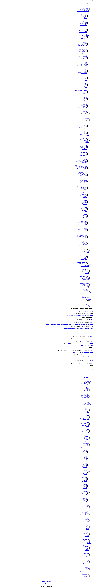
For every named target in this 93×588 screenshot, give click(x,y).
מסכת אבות (85, 110)
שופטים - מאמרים (84, 238)
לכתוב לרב (89, 298)
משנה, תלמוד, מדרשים (85, 89)
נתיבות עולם (85, 133)
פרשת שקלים (87, 441)
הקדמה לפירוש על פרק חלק (85, 545)
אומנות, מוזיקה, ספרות (85, 285)
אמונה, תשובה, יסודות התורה (84, 267)
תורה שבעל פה (84, 248)
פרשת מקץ (85, 457)
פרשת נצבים (85, 500)
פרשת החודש (87, 445)
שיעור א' (91, 319)
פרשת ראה (85, 496)
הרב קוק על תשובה (84, 152)
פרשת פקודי (85, 470)
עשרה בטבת (85, 227)
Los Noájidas (85, 197)
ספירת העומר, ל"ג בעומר (83, 56)
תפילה (88, 250)
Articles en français (86, 159)
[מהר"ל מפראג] (84, 128)
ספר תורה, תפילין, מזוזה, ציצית (82, 48)
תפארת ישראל (86, 553)
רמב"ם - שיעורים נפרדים (83, 127)
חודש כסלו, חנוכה (84, 69)
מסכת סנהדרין (87, 532)
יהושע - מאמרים (84, 237)
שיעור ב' (91, 338)
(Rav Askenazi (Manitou (83, 32)
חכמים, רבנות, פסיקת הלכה (85, 270)
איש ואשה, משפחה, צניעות (85, 278)
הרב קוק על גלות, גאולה (83, 261)
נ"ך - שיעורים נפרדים (84, 88)
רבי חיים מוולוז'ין (86, 141)
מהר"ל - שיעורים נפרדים (83, 134)
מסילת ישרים (87, 559)
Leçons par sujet (86, 382)
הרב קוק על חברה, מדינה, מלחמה (82, 262)
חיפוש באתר (87, 4)
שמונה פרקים (85, 121)
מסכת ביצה (85, 99)
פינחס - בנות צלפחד (88, 332)
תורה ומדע (85, 200)
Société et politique (86, 394)
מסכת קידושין (85, 106)
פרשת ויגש (85, 458)
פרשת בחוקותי (84, 481)
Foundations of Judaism (83, 180)
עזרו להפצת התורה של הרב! (46, 581)
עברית (88, 301)
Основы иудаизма (84, 188)
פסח (86, 55)
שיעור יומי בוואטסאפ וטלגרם (86, 379)
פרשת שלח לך (85, 486)
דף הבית (89, 3)
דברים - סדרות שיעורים (83, 493)
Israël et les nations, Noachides (82, 168)
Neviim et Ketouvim (84, 21)
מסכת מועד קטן (86, 525)
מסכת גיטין (87, 529)
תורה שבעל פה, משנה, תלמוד (84, 245)
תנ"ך (88, 231)
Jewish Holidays (84, 174)
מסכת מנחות (85, 111)
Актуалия (85, 189)
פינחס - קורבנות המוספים (87, 345)
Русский (87, 303)
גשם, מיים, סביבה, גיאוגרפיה (82, 49)
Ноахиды (85, 190)
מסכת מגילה (85, 101)
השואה (86, 206)
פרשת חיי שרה (84, 453)
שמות (86, 76)
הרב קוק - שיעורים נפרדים (83, 155)
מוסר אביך (85, 148)
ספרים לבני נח (87, 291)
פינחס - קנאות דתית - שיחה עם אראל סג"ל (83, 352)
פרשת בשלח (85, 464)
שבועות (88, 429)
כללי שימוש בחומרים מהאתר (84, 6)
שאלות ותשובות (88, 264)
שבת (88, 422)
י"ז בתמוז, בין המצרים (84, 62)
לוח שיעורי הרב (86, 10)
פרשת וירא (85, 452)
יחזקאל (86, 85)
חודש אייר (85, 57)
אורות (88, 566)
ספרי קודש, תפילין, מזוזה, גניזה (84, 281)
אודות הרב (89, 292)
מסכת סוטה (85, 104)
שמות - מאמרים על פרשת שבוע (82, 233)
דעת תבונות (85, 137)
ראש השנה (85, 66)
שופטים (87, 504)
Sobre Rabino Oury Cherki (84, 296)
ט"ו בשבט (85, 71)
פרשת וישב (85, 456)
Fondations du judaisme (83, 23)
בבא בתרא (85, 108)
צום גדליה (85, 224)
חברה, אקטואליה (84, 40)
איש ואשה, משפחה (84, 208)
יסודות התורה (85, 199)
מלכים (86, 82)
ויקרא (86, 77)
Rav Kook (85, 31)
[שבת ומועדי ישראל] (82, 53)
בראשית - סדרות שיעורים (83, 448)
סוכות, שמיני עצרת (84, 68)
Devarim (85, 20)
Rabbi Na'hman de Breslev (83, 30)
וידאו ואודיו (72, 354)
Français (87, 302)
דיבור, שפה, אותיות (86, 408)
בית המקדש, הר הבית (85, 274)
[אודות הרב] (87, 292)
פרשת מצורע (85, 476)
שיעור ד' (91, 341)
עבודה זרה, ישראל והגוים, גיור (84, 276)
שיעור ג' (91, 322)
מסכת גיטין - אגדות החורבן (83, 105)
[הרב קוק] (85, 142)
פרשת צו (85, 474)
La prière (85, 24)
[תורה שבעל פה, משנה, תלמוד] (79, 245)
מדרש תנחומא (85, 93)
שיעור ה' (91, 343)
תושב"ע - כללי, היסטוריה (83, 114)
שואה (86, 43)
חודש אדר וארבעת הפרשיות (82, 72)
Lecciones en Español (85, 34)
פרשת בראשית (84, 449)
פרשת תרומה (85, 467)
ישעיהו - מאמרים (84, 240)
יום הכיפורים (85, 225)
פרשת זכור (87, 442)
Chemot (85, 18)
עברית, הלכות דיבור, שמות (85, 269)
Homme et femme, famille (85, 395)
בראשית (85, 75)
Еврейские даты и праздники (82, 186)
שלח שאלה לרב (86, 265)
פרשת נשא (85, 484)
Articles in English (86, 171)
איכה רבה (85, 92)
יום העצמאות (85, 58)
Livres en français (86, 288)
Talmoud (85, 22)
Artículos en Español (85, 192)
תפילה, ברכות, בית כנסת (85, 271)
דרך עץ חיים (85, 138)
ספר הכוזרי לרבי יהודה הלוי (85, 251)
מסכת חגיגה (85, 102)
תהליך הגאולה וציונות (84, 41)
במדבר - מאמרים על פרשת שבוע (82, 235)
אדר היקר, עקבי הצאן (83, 146)
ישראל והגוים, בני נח (84, 42)
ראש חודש (85, 212)
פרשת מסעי (85, 491)
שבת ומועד (87, 272)
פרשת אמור (85, 479)
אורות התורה (85, 144)
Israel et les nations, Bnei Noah (82, 27)
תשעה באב (85, 220)
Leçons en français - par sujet (82, 13)
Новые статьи (84, 185)
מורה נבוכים (85, 126)
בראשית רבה (85, 91)
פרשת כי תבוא (84, 499)
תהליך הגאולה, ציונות (84, 203)
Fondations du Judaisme (83, 167)
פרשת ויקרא (85, 473)
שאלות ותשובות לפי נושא (85, 266)
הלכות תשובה (85, 124)
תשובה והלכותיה (84, 39)
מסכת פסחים (85, 95)
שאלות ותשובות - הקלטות (83, 51)
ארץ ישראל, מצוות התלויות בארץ (82, 44)
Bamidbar (87, 388)
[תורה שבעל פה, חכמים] (81, 113)
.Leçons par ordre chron (85, 383)
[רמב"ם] (86, 120)
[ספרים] (88, 287)
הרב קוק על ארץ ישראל (83, 154)
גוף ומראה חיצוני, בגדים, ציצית (84, 279)
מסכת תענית (85, 100)
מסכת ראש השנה (84, 96)
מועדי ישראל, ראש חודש (85, 423)
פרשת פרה (87, 444)
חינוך (86, 207)
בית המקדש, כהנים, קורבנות (82, 45)
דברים (86, 79)
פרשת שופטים (85, 497)
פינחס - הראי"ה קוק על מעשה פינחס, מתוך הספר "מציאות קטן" (78, 328)
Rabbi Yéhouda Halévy (83, 28)
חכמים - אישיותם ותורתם (83, 116)
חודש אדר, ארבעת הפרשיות (82, 229)
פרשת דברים (85, 494)
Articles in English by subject (82, 172)
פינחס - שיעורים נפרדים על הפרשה (85, 356)
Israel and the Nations (83, 182)
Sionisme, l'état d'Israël (83, 25)
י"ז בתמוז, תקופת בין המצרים (82, 219)
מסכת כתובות (85, 103)
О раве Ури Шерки (85, 295)
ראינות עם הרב (84, 210)
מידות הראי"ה (85, 257)
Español (87, 304)
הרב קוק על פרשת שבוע (83, 150)
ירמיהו (86, 84)
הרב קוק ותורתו (86, 254)
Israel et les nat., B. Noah (85, 396)
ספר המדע (85, 123)
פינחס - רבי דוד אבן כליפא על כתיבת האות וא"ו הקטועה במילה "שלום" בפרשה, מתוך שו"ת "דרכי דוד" (69, 324)
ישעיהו (86, 83)
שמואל (86, 81)
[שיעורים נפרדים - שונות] (83, 404)
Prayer (86, 179)
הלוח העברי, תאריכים (85, 284)
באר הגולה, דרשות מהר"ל (83, 131)
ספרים (90, 287)
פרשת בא (85, 463)
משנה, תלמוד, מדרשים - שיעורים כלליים (81, 90)
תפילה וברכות (87, 117)
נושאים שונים (85, 52)
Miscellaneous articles (83, 183)
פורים (86, 230)
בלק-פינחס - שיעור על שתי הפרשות (85, 311)
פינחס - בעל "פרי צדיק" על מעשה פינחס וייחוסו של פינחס (79, 315)
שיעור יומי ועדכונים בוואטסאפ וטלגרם (83, 11)
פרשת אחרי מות (84, 477)
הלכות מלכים (85, 125)
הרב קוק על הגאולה (84, 153)
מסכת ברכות (85, 94)
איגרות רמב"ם (87, 546)
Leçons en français (88, 381)
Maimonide (85, 29)
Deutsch (87, 305)
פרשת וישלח (85, 455)
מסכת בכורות (85, 112)
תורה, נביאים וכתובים (87, 446)
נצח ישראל (85, 130)
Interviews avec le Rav (83, 170)
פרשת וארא (85, 462)
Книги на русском (86, 290)
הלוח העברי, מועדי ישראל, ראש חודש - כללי (80, 54)
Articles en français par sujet (82, 160)
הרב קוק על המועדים (84, 259)
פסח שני (85, 59)
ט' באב (86, 63)
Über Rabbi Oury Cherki (85, 297)
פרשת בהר (85, 480)
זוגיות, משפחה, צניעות (83, 46)
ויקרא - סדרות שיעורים (83, 472)
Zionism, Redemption (83, 181)
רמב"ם (88, 120)
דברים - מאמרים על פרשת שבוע (82, 236)
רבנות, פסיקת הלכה (86, 539)
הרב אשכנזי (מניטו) (86, 156)
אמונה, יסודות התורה (84, 36)
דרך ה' (88, 560)
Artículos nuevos (84, 194)
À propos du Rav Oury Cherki (84, 294)
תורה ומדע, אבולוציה (84, 38)
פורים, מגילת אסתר (84, 73)
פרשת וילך (85, 501)
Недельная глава (84, 187)
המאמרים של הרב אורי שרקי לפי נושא (83, 157)
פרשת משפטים (84, 466)
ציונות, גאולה (87, 273)
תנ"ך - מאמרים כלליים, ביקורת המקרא (81, 232)
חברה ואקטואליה (84, 202)
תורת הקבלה (85, 249)
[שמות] (86, 460)
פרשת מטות (85, 490)
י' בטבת (86, 70)
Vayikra (87, 387)
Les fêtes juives (84, 16)
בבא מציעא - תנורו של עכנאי (82, 107)
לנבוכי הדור (85, 258)
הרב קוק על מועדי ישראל (83, 151)
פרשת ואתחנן (85, 495)
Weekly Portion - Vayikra (83, 177)
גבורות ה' (87, 552)
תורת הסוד (85, 115)
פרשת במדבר (85, 483)
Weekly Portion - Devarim (83, 178)
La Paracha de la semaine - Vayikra (81, 164)
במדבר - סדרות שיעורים (83, 482)
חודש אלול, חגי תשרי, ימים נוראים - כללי (81, 65)
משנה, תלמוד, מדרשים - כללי (84, 514)
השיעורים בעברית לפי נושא (85, 8)
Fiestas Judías (85, 196)
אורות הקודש (85, 143)
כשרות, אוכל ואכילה (86, 280)
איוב (88, 511)
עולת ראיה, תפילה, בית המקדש (82, 147)
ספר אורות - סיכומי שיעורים (83, 255)
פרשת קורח (85, 487)
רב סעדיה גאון (87, 118)
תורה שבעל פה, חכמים (85, 113)
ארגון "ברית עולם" (88, 299)
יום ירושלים (85, 218)
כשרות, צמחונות (86, 416)
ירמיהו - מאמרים (84, 241)
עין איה (86, 145)
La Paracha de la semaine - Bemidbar (81, 165)
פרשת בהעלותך (84, 485)
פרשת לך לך (85, 451)
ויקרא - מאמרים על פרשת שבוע (82, 234)
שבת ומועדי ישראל (86, 53)
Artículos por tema (84, 193)
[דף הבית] (87, 3)
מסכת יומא (85, 97)
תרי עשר (85, 86)
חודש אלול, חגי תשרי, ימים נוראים (82, 222)
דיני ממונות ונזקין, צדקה (85, 282)
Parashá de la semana (83, 195)
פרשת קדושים (85, 478)
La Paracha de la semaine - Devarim (81, 166)
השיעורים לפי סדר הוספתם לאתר (84, 9)
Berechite (85, 17)
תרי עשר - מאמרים (84, 243)
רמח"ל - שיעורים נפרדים (83, 139)
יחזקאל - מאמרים (84, 242)
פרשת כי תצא (85, 498)
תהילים (86, 87)
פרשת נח (85, 450)
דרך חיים (85, 132)
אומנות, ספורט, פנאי (84, 50)
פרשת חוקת (85, 488)
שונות (86, 211)
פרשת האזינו (85, 502)
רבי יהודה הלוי (87, 119)
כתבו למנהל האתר (46, 583)
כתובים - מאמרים (84, 244)
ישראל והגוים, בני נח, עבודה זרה (82, 205)
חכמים (86, 247)
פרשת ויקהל (85, 469)
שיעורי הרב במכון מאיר (87, 380)
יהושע (86, 80)
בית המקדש (85, 204)
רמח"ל (88, 135)
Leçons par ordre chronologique (82, 14)
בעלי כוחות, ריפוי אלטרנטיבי (84, 283)
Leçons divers (86, 401)
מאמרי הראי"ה (84, 149)
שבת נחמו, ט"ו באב (84, 64)
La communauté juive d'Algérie (82, 169)
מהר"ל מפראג (87, 128)
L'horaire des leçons (84, 15)
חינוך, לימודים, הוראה (85, 277)
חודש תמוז (85, 61)
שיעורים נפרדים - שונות (85, 35)
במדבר (86, 78)
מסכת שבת (87, 518)
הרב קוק (87, 142)
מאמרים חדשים (86, 158)
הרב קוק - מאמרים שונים (83, 263)
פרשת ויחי (85, 459)
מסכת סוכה (85, 98)
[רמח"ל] (86, 135)
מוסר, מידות (85, 37)
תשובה (86, 201)
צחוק (86, 209)
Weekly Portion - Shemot (83, 176)
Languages (88, 300)
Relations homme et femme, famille (81, 26)
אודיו (85, 313)
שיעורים (89, 7)
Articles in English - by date (82, 173)
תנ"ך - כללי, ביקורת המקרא (85, 447)
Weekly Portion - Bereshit (83, 175)
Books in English (86, 289)
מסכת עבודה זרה (84, 109)
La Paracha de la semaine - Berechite (81, 163)
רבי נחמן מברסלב (86, 140)
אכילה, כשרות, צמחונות (83, 47)
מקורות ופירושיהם (86, 268)
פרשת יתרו (85, 465)
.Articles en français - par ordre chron (81, 161)
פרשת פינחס (85, 489)
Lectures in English (86, 33)
